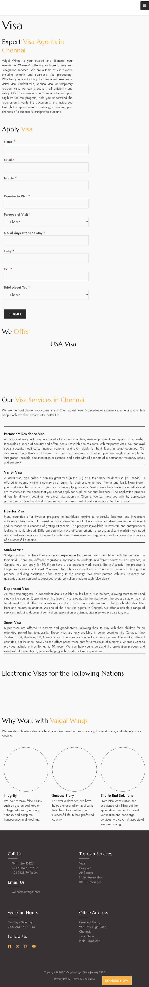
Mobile (10, 178)
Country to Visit (17, 196)
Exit (8, 269)
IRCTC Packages (90, 882)
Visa (82, 863)
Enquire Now (116, 980)
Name (9, 142)
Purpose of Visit (17, 214)
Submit (15, 314)
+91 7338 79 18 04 (25, 872)
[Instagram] (26, 946)
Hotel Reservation (91, 877)
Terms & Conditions (83, 979)
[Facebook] (9, 946)
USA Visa (63, 344)
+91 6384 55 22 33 (25, 868)
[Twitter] (17, 946)
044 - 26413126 (23, 863)
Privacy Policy (62, 979)
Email (9, 160)
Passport (85, 868)
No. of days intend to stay (24, 233)
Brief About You (17, 287)
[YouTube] (34, 946)
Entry (9, 251)
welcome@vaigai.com (26, 892)
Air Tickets (86, 872)
